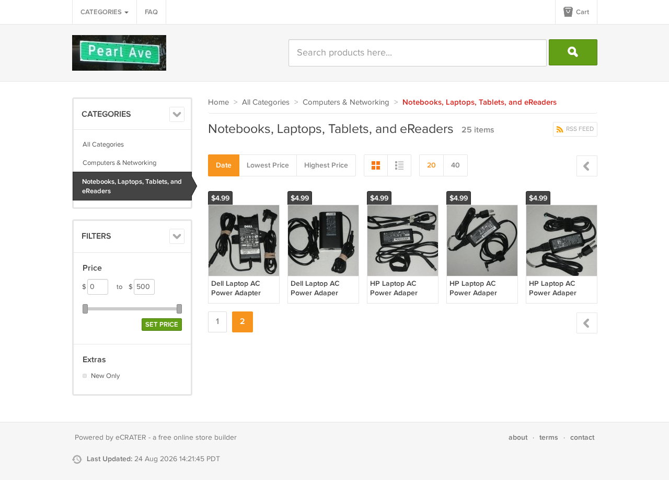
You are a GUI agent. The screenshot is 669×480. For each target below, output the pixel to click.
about (518, 437)
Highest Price (326, 165)
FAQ (151, 12)
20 (431, 165)
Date (224, 165)
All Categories (103, 144)
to (125, 287)
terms (548, 437)
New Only (105, 376)
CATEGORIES (101, 12)
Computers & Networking (119, 163)
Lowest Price (268, 165)
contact (582, 437)
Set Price (161, 324)
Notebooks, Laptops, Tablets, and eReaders (132, 186)
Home (218, 102)
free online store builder (197, 437)
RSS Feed (579, 129)
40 (455, 165)
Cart (581, 12)
